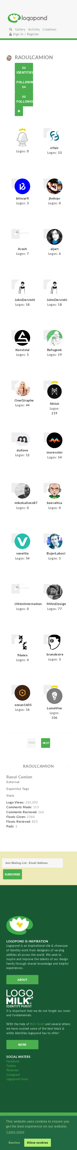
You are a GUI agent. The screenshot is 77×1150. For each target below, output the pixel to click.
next (46, 743)
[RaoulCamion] (9, 58)
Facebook (12, 1061)
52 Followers (24, 98)
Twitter (11, 1066)
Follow (19, 111)
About (22, 980)
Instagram (13, 1074)
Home (38, 18)
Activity (34, 29)
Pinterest (12, 1070)
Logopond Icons (17, 1079)
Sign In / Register (25, 34)
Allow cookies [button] (37, 1142)
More (22, 1045)
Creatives (49, 29)
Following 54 (24, 84)
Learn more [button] (15, 1132)
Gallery (20, 29)
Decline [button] (14, 1142)
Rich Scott (37, 1024)
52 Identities (24, 70)
